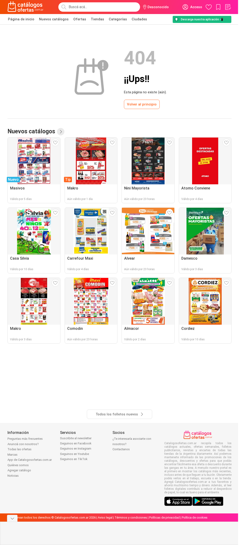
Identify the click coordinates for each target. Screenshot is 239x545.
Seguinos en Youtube (74, 454)
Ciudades (139, 19)
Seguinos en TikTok (74, 459)
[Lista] (228, 7)
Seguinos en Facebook (75, 443)
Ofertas (79, 19)
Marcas (12, 454)
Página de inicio (21, 19)
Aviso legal (105, 517)
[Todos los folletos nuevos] (60, 131)
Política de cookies (194, 517)
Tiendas (97, 19)
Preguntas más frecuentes (25, 438)
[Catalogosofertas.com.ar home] (25, 7)
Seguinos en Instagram (75, 448)
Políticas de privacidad (164, 517)
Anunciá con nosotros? (23, 444)
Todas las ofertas (19, 449)
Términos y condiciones (131, 517)
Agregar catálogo (19, 470)
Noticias (13, 475)
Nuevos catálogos (54, 19)
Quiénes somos (18, 465)
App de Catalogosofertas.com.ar (29, 459)
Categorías (118, 19)
